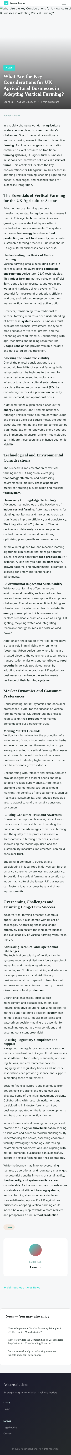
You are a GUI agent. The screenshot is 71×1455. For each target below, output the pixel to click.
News (9, 67)
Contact (7, 1433)
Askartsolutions (15, 1385)
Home (6, 1409)
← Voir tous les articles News (21, 1287)
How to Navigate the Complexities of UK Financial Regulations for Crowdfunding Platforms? (35, 1341)
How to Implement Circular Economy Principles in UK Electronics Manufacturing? (35, 1330)
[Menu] (64, 3)
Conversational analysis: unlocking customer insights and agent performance (32, 1353)
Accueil (7, 115)
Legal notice (10, 1427)
